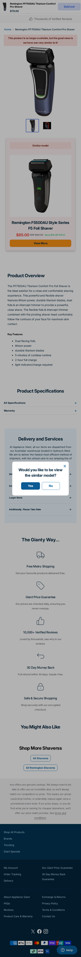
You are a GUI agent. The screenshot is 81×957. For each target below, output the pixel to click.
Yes (30, 486)
